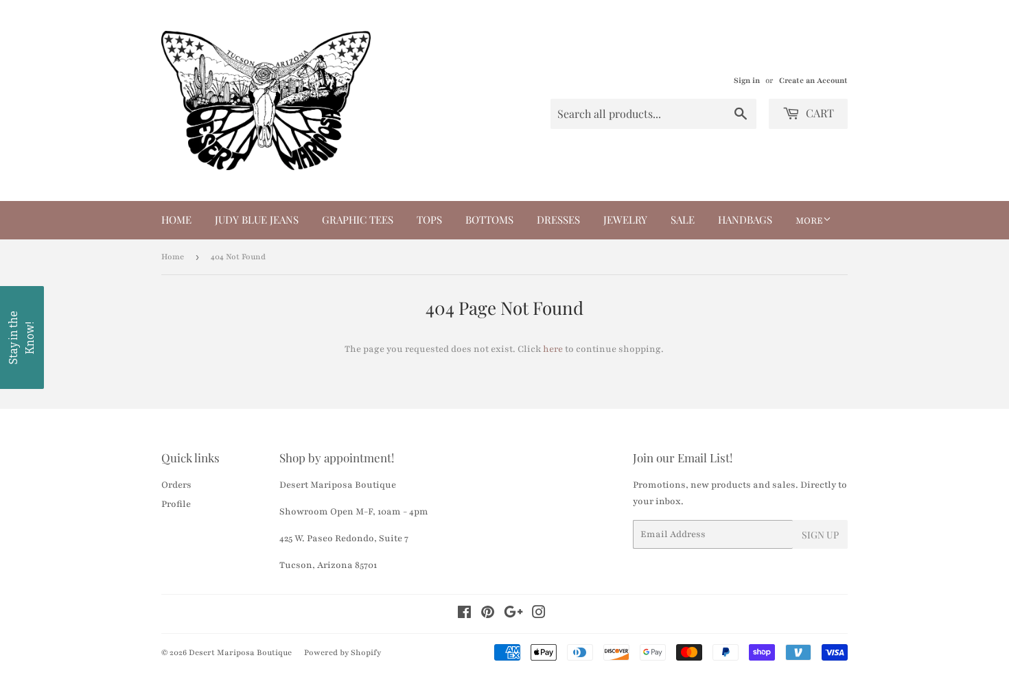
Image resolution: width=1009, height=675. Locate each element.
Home (176, 219)
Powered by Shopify (342, 652)
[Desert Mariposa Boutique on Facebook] (464, 614)
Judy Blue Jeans (257, 219)
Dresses (558, 219)
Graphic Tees (357, 219)
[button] (22, 337)
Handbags (745, 219)
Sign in (747, 80)
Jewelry (625, 219)
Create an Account (813, 80)
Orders (176, 485)
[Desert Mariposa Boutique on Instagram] (539, 614)
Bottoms (489, 219)
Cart (818, 113)
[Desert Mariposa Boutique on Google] (513, 614)
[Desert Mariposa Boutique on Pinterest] (487, 614)
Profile (176, 504)
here (553, 349)
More (809, 221)
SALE (683, 219)
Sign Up (820, 534)
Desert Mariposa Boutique (240, 652)
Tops (429, 219)
